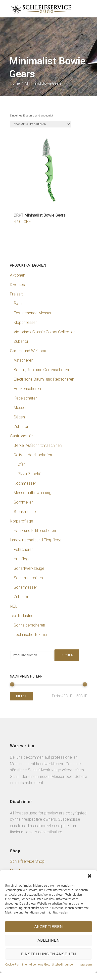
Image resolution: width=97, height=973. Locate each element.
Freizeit (16, 294)
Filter (21, 696)
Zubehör (21, 341)
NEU (13, 606)
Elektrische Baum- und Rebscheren (44, 379)
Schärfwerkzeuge (29, 568)
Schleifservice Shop (27, 861)
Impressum (84, 964)
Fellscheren (24, 549)
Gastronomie (21, 436)
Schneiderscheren (29, 625)
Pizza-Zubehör (30, 473)
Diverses (17, 284)
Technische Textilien (31, 634)
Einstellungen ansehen (48, 954)
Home (15, 83)
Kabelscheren (26, 398)
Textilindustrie (21, 615)
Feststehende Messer (32, 313)
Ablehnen (49, 940)
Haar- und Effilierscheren (35, 530)
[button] (89, 875)
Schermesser (25, 587)
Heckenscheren (27, 388)
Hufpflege (22, 559)
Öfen (21, 464)
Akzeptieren (48, 926)
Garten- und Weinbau (28, 350)
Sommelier (23, 502)
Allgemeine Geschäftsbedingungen (51, 964)
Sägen (19, 417)
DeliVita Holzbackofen (33, 455)
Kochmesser (25, 483)
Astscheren (23, 360)
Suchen (66, 655)
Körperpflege (21, 521)
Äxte (18, 303)
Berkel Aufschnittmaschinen (38, 445)
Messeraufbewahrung (32, 492)
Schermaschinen (28, 577)
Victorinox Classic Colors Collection (45, 332)
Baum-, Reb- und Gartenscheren (41, 369)
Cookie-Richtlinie (16, 964)
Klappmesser (25, 322)
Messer (20, 407)
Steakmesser (25, 511)
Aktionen (17, 275)
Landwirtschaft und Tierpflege (35, 540)
